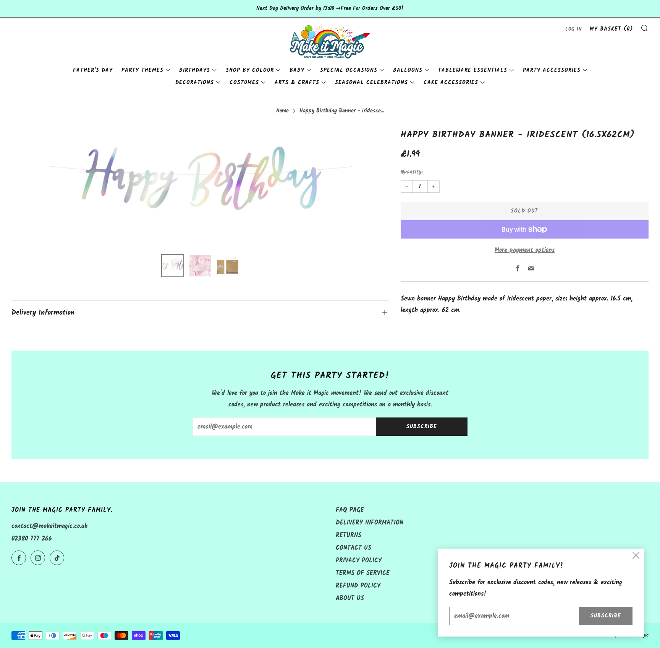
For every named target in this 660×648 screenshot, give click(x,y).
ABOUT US (350, 598)
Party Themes (142, 70)
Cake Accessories (451, 82)
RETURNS (348, 535)
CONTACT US (353, 548)
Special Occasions (348, 70)
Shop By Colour (250, 70)
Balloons (407, 70)
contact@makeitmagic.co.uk (49, 526)
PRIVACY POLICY (359, 560)
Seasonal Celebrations (371, 82)
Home (282, 111)
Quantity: (411, 172)
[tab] (172, 265)
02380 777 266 (31, 539)
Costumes (244, 82)
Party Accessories (552, 70)
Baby (297, 70)
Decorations (194, 82)
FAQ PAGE (350, 510)
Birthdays (194, 70)
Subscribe (421, 426)
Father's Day (93, 70)
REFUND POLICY (358, 586)
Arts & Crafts (297, 82)
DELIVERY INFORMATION (369, 523)
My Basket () (611, 29)
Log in (573, 29)
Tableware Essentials (472, 70)
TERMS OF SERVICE (363, 573)
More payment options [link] (525, 250)
